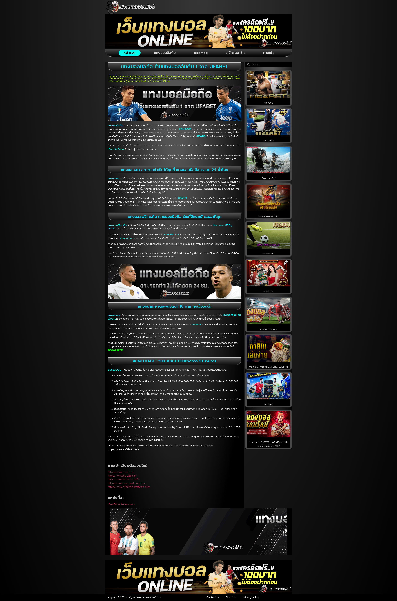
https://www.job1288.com (122, 476)
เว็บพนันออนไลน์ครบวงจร (121, 504)
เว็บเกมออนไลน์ (268, 178)
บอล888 (268, 404)
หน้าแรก (130, 52)
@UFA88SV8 (115, 350)
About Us (231, 597)
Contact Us (212, 597)
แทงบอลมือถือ (165, 52)
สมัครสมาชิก (235, 52)
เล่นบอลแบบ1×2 (268, 253)
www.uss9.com (153, 597)
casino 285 (268, 291)
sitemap (201, 52)
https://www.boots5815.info (123, 479)
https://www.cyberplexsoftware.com (129, 487)
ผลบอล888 (268, 140)
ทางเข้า (268, 52)
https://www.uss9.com (121, 472)
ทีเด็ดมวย (268, 103)
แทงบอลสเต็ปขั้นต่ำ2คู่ (269, 216)
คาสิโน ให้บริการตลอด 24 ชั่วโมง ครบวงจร (268, 367)
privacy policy (251, 597)
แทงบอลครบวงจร (268, 329)
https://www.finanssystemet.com (127, 483)
